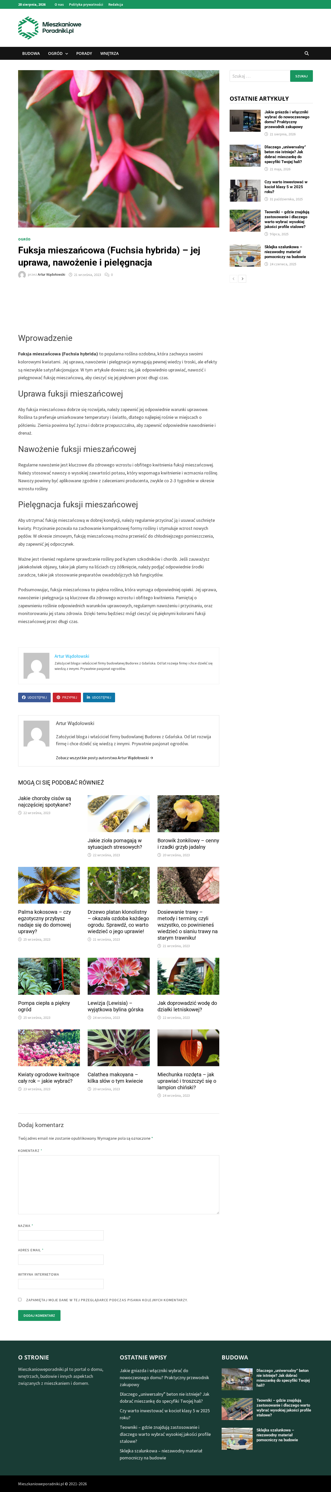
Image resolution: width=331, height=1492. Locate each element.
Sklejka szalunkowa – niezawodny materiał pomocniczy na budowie (285, 252)
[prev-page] (233, 279)
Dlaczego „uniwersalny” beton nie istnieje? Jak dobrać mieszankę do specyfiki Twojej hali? (285, 154)
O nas (59, 4)
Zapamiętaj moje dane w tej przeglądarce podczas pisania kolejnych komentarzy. (107, 1300)
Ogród (55, 53)
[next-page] (242, 279)
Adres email (31, 1250)
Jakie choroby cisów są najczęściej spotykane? (44, 801)
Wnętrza (109, 53)
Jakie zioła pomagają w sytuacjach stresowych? (115, 843)
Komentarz (30, 1150)
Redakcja (115, 4)
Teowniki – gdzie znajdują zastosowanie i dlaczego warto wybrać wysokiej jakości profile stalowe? (287, 219)
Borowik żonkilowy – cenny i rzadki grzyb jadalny (188, 843)
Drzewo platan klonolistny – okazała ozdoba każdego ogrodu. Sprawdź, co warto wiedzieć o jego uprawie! (118, 921)
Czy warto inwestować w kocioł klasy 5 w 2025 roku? (286, 187)
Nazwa (26, 1225)
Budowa (31, 53)
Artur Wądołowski (51, 274)
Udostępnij (37, 697)
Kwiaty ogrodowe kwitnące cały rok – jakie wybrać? (48, 1077)
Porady (84, 53)
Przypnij (69, 697)
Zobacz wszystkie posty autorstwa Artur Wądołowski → (104, 757)
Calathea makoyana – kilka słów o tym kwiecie (115, 1077)
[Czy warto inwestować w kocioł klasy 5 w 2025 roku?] (245, 183)
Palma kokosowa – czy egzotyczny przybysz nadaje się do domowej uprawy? (44, 921)
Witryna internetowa (38, 1274)
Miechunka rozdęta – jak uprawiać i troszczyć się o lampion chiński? (186, 1081)
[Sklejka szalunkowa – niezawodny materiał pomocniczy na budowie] (245, 248)
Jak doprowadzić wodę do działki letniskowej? (187, 1006)
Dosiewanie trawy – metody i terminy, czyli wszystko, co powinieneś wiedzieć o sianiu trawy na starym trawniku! (187, 925)
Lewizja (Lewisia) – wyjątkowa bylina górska (116, 1006)
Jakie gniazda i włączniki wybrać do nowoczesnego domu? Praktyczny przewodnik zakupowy (287, 119)
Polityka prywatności (86, 4)
